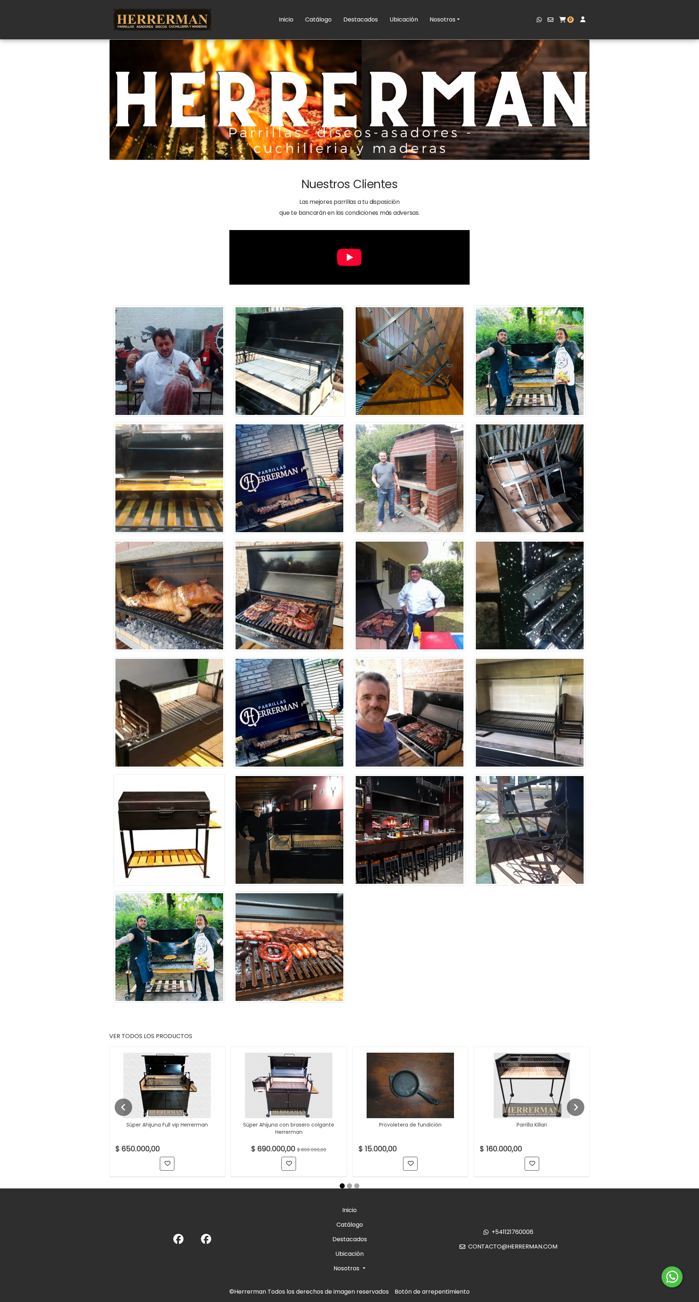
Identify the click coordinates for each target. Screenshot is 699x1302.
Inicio (286, 19)
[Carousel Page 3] (356, 1185)
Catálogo (318, 19)
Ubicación (404, 19)
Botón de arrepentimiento (432, 1291)
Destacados (360, 19)
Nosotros (442, 19)
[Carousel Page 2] (349, 1185)
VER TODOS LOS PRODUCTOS (150, 1036)
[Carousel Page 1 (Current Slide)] (342, 1185)
